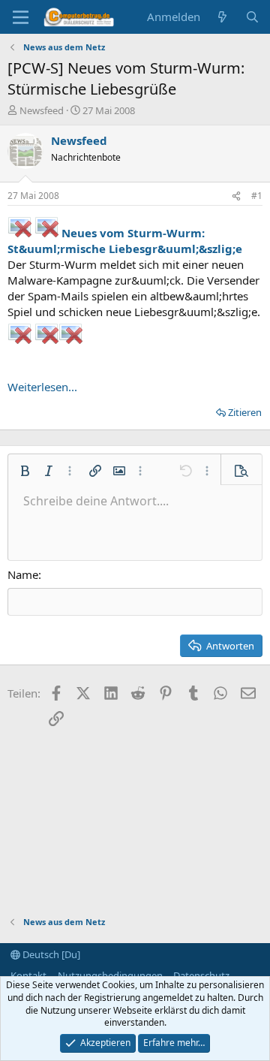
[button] (25, 471)
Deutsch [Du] (50, 954)
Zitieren (245, 412)
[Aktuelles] (222, 17)
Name (23, 574)
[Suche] (252, 17)
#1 (256, 195)
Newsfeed (42, 110)
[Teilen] (236, 196)
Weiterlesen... (42, 386)
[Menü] (20, 17)
